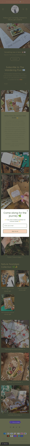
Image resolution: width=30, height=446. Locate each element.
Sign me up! (15, 231)
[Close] (27, 210)
